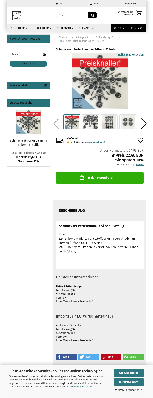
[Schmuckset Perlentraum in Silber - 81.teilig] (100, 80)
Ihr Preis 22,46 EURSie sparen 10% (28, 157)
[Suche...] (92, 15)
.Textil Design (42, 28)
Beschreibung (72, 210)
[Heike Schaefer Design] (16, 15)
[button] (143, 123)
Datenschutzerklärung (80, 386)
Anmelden (28, 63)
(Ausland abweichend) (95, 142)
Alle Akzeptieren (128, 373)
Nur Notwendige (128, 382)
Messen (119, 28)
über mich (137, 28)
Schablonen (65, 28)
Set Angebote (88, 28)
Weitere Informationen (128, 390)
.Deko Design (18, 28)
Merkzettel (130, 3)
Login (95, 3)
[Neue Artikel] (45, 85)
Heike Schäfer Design (131, 54)
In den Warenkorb (100, 178)
